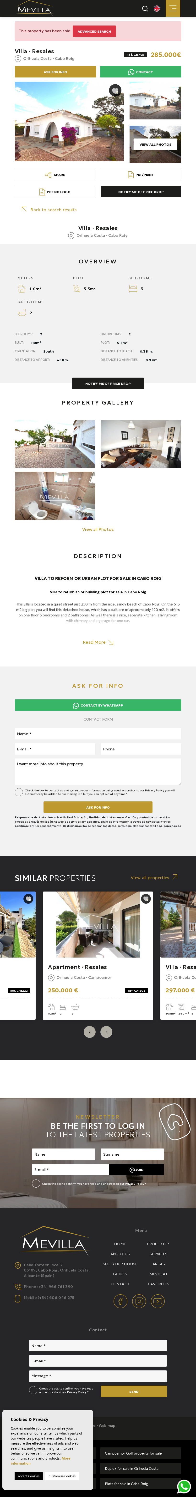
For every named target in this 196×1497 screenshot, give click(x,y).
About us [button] (120, 1253)
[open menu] (173, 8)
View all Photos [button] (98, 529)
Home (120, 1243)
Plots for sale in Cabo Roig (126, 1484)
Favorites (158, 1284)
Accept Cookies (28, 1476)
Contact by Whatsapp (101, 705)
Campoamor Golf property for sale (133, 1453)
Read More (95, 642)
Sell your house (120, 1263)
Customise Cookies (62, 1476)
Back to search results (53, 209)
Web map (107, 1425)
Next (106, 1032)
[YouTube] (158, 1301)
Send (133, 1391)
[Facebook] (121, 1301)
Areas (158, 1263)
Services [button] (159, 1253)
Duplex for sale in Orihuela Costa (131, 1468)
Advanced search (94, 31)
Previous (90, 1032)
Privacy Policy (155, 790)
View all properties (150, 877)
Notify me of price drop (141, 192)
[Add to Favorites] (115, 90)
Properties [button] (158, 1243)
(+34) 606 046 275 (56, 1297)
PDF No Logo (59, 192)
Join (139, 1170)
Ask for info (98, 807)
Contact (144, 72)
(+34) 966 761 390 (55, 1286)
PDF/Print (145, 175)
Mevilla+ (159, 1273)
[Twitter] (139, 1301)
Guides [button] (120, 1273)
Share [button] (59, 175)
